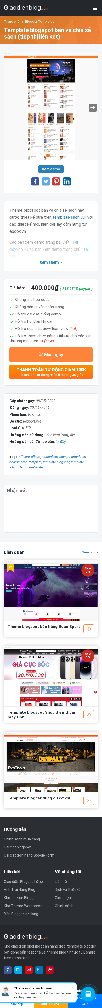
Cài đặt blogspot (18, 847)
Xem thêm (49, 262)
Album (35, 457)
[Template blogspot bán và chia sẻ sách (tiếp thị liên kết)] (51, 109)
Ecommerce (18, 462)
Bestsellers (50, 457)
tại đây (61, 441)
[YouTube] (29, 970)
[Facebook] (8, 970)
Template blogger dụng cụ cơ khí (39, 798)
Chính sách (64, 906)
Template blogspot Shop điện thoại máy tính (41, 714)
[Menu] (95, 8)
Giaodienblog (26, 7)
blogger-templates (72, 457)
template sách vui (69, 217)
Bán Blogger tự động (21, 914)
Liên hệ (61, 881)
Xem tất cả (90, 552)
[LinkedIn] (39, 970)
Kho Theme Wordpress (23, 906)
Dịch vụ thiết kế (68, 890)
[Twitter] (18, 970)
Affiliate (24, 457)
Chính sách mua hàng (22, 839)
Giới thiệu (63, 898)
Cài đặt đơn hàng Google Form (29, 855)
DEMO (88, 628)
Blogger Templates (39, 21)
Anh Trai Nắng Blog (19, 890)
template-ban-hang (33, 467)
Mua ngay (53, 354)
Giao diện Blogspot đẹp (23, 881)
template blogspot (56, 462)
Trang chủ (11, 21)
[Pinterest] (50, 970)
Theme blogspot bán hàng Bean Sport (44, 626)
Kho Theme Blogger (20, 898)
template (35, 462)
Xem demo (51, 169)
